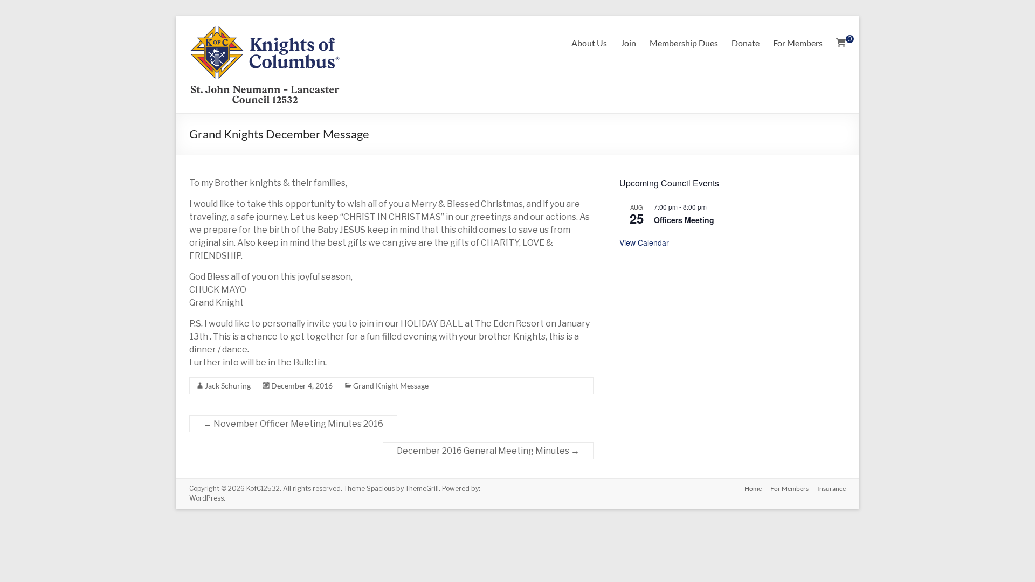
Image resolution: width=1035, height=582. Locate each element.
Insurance (831, 488)
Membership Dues (684, 43)
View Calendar (644, 242)
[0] (841, 43)
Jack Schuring (228, 385)
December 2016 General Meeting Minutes (488, 451)
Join (628, 43)
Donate (746, 43)
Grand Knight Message (391, 385)
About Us (589, 43)
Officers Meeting (684, 219)
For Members (798, 43)
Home (753, 488)
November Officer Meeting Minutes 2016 (293, 424)
